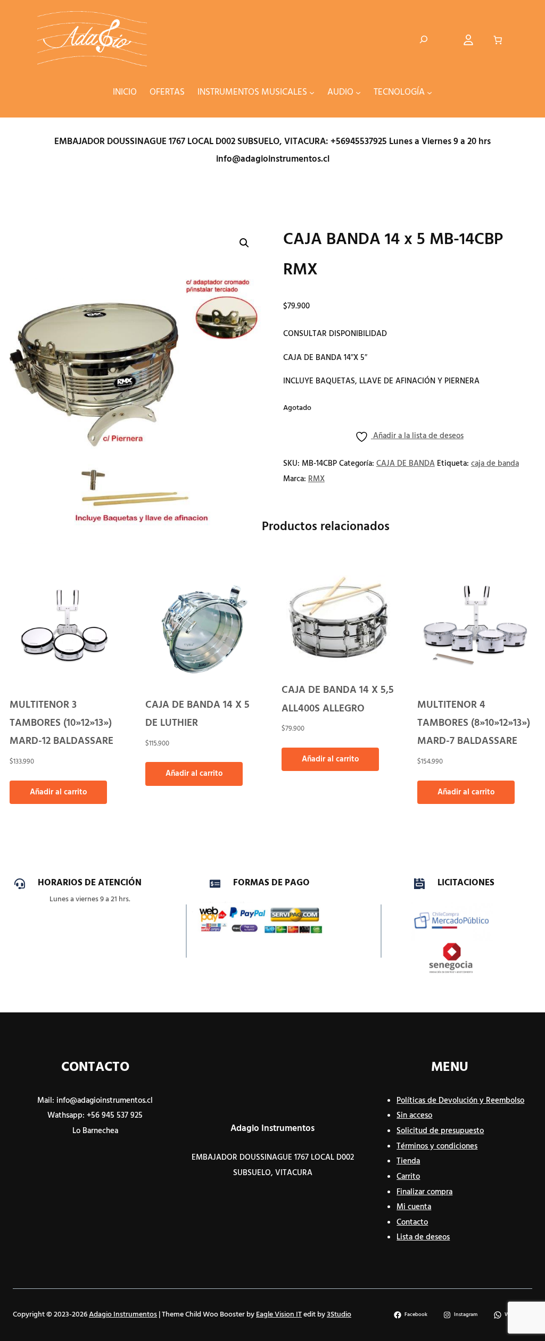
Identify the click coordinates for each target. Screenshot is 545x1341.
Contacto (412, 1222)
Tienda (408, 1161)
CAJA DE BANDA (405, 463)
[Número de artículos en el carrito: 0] (497, 40)
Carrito (408, 1176)
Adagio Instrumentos (272, 1128)
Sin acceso (414, 1115)
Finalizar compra (424, 1192)
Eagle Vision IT (279, 1315)
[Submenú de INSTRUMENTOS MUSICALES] (312, 92)
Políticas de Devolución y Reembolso (460, 1100)
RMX (316, 479)
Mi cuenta (414, 1207)
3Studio (339, 1315)
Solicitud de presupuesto (440, 1131)
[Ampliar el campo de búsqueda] (423, 40)
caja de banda (495, 463)
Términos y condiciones (437, 1146)
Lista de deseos (423, 1237)
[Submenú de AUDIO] (358, 92)
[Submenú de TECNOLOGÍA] (429, 92)
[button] (244, 243)
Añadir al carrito (58, 792)
